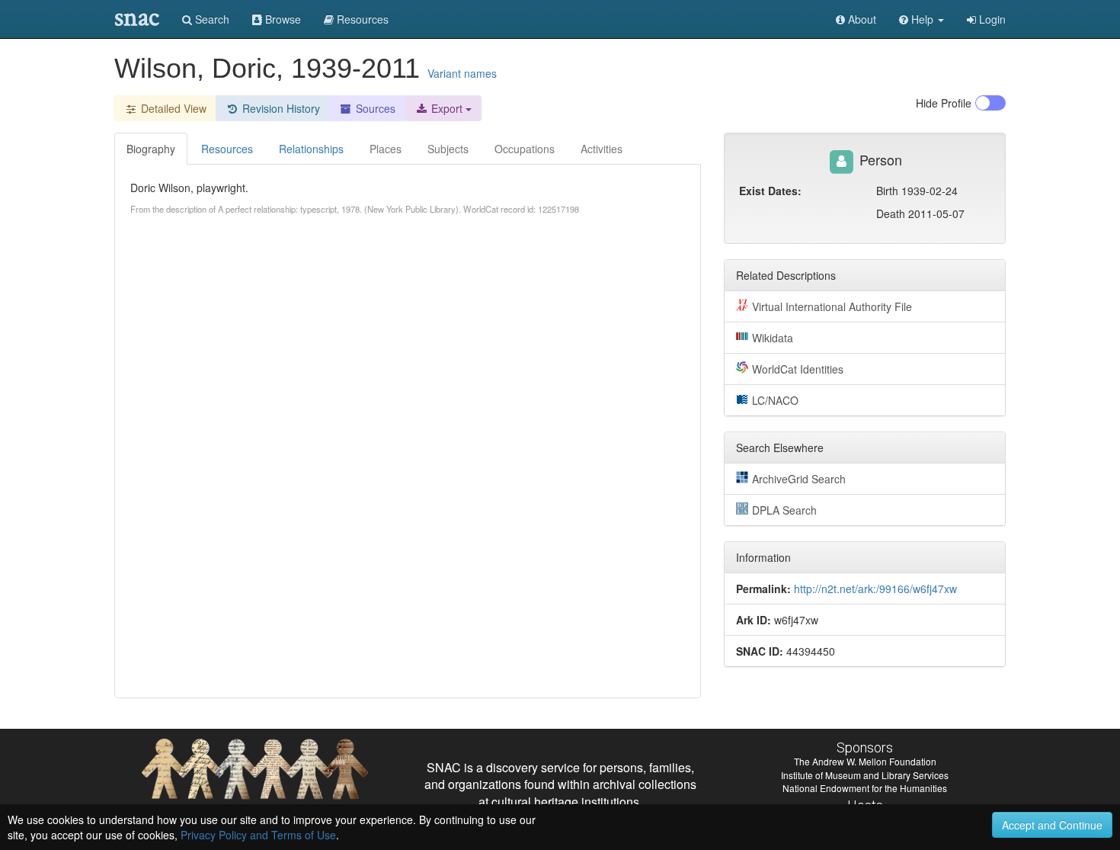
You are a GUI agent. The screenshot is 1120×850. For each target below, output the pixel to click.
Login (991, 19)
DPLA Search (784, 510)
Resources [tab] (227, 148)
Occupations (524, 148)
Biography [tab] (150, 148)
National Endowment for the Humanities (864, 787)
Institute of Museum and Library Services (865, 774)
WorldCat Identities (797, 369)
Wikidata (772, 337)
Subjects (448, 148)
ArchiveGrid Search (799, 478)
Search (210, 19)
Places (386, 148)
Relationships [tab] (311, 148)
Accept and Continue (1052, 824)
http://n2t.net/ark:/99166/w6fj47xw (875, 588)
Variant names (462, 73)
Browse (281, 19)
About (860, 19)
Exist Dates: (770, 190)
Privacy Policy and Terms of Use (258, 834)
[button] (921, 19)
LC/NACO (775, 400)
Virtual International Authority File (832, 306)
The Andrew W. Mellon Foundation (865, 761)
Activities (601, 148)
